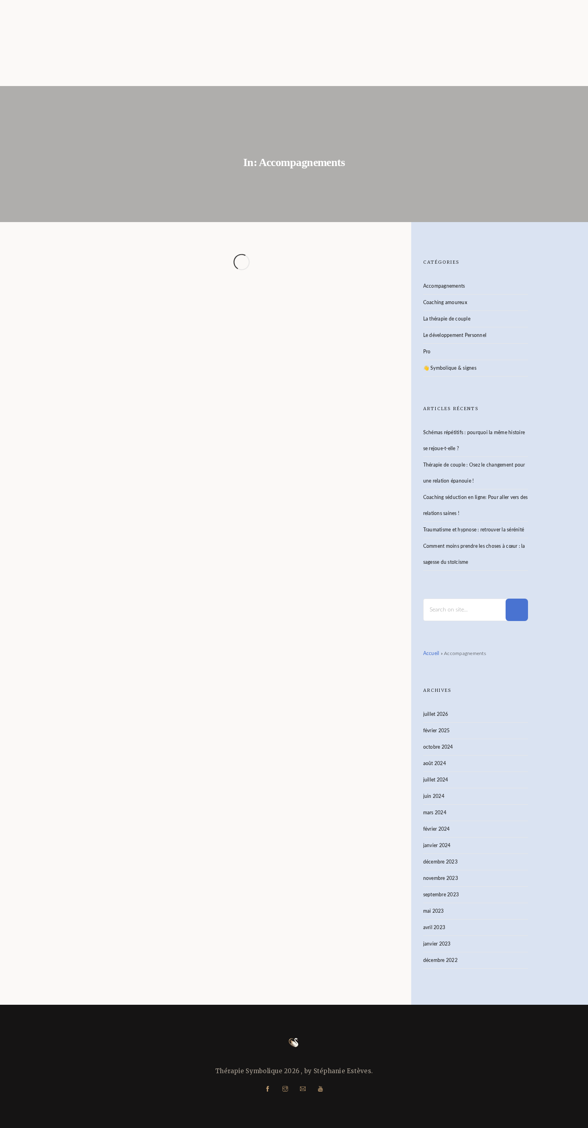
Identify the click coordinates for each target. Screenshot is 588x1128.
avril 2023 (434, 927)
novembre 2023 (440, 878)
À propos (468, 52)
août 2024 (434, 763)
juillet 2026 (435, 714)
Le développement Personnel (455, 335)
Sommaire (535, 52)
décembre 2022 (440, 960)
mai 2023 (433, 911)
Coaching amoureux (445, 302)
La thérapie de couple (446, 319)
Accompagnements (194, 509)
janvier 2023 (437, 944)
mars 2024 (434, 812)
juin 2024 (433, 796)
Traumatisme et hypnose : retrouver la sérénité (473, 529)
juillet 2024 (435, 779)
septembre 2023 (441, 894)
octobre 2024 (438, 747)
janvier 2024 (437, 845)
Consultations (387, 52)
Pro (427, 351)
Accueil (311, 52)
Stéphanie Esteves (135, 509)
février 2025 (436, 730)
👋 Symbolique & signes (449, 368)
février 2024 (436, 829)
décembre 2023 (440, 862)
